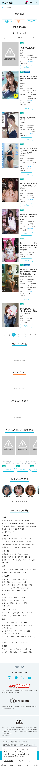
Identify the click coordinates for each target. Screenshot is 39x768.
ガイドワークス (14, 521)
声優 (28, 625)
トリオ (16, 613)
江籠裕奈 (22, 122)
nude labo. (5, 563)
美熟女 (7, 600)
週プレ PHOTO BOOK (10, 539)
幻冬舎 (27, 523)
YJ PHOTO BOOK (25, 539)
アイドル (22, 622)
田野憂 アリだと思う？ (28, 48)
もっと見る (19, 501)
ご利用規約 (6, 742)
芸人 (21, 639)
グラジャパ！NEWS (31, 21)
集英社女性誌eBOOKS (26, 544)
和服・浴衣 (20, 572)
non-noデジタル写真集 (10, 544)
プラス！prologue (23, 554)
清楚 (6, 606)
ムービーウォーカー (9, 532)
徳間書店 (33, 526)
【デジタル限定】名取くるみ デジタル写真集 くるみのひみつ (28, 186)
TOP (3, 7)
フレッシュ (9, 588)
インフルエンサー (11, 636)
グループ (27, 613)
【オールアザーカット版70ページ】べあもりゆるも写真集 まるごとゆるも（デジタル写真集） (28, 246)
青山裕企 (30, 133)
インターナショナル (11, 590)
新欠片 (4, 529)
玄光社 (21, 523)
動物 (18, 652)
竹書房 (27, 526)
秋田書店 (5, 521)
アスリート (8, 642)
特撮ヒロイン (28, 636)
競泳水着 (31, 569)
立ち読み (26, 67)
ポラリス (32, 560)
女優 (6, 625)
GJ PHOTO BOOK (8, 542)
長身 (16, 585)
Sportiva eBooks (25, 547)
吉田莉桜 (22, 219)
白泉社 (9, 529)
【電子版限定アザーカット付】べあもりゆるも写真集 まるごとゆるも (28, 311)
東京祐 (30, 291)
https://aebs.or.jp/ (6, 735)
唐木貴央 (30, 100)
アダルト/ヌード (21, 642)
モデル (17, 625)
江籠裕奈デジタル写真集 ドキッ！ (28, 119)
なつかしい (20, 600)
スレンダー (9, 579)
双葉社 (22, 529)
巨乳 (22, 579)
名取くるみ (23, 190)
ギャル (27, 590)
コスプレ (8, 569)
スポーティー (23, 588)
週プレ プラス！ (19, 21)
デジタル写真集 (7, 21)
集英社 (32, 523)
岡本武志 (30, 61)
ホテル (7, 615)
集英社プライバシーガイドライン (20, 742)
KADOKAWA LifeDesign (10, 523)
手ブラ (7, 649)
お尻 (6, 582)
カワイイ (8, 603)
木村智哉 (30, 228)
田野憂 (21, 50)
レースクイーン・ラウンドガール (16, 631)
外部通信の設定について (26, 745)
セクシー (22, 603)
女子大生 (7, 628)
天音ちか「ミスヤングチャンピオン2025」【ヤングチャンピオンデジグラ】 (28, 151)
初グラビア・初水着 (23, 649)
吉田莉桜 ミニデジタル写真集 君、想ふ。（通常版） (28, 216)
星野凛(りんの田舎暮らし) (27, 276)
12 (25, 335)
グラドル (8, 622)
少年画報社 (20, 526)
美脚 (6, 585)
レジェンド (9, 639)
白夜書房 (16, 529)
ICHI (29, 166)
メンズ (7, 652)
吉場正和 (30, 199)
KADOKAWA (25, 521)
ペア (6, 613)
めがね (7, 572)
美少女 (7, 597)
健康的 (27, 585)
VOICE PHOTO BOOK (22, 557)
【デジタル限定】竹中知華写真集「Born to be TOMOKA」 (28, 79)
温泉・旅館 (20, 615)
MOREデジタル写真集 (24, 542)
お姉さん (20, 597)
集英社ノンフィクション (10, 547)
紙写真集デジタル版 (9, 554)
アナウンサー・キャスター (14, 634)
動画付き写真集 (7, 557)
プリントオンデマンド (10, 560)
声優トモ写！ (23, 560)
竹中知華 (22, 83)
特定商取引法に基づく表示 (10, 745)
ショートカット (20, 582)
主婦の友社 (6, 526)
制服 (19, 569)
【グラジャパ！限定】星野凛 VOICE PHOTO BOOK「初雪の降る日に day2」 (28, 272)
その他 (28, 652)
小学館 (13, 526)
